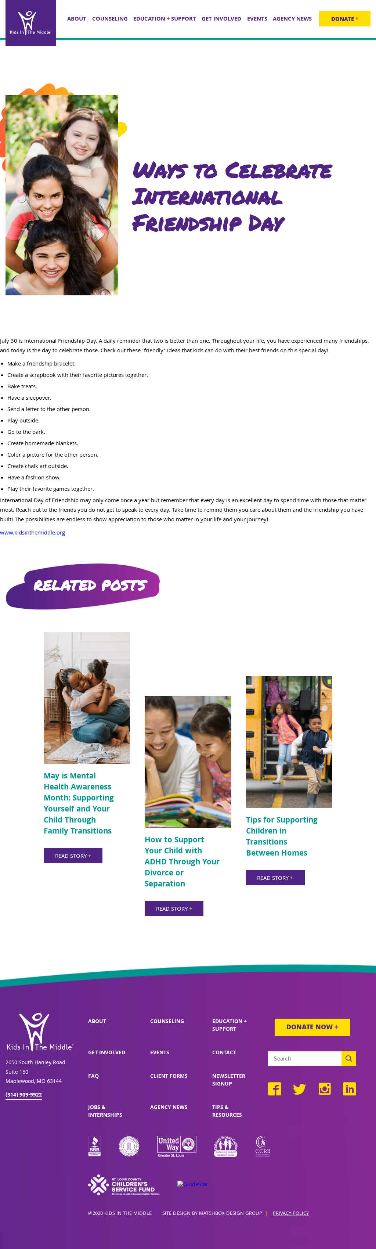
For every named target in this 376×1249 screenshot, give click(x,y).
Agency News (169, 1108)
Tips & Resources (227, 1112)
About (97, 1022)
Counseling (167, 1022)
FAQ (93, 1076)
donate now (312, 1028)
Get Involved (106, 1053)
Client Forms (169, 1076)
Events (159, 1053)
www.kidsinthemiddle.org (32, 533)
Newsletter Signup (228, 1080)
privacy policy (291, 1214)
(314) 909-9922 (24, 1095)
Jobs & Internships (105, 1112)
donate (344, 20)
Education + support (229, 1026)
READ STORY (73, 856)
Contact (224, 1053)
